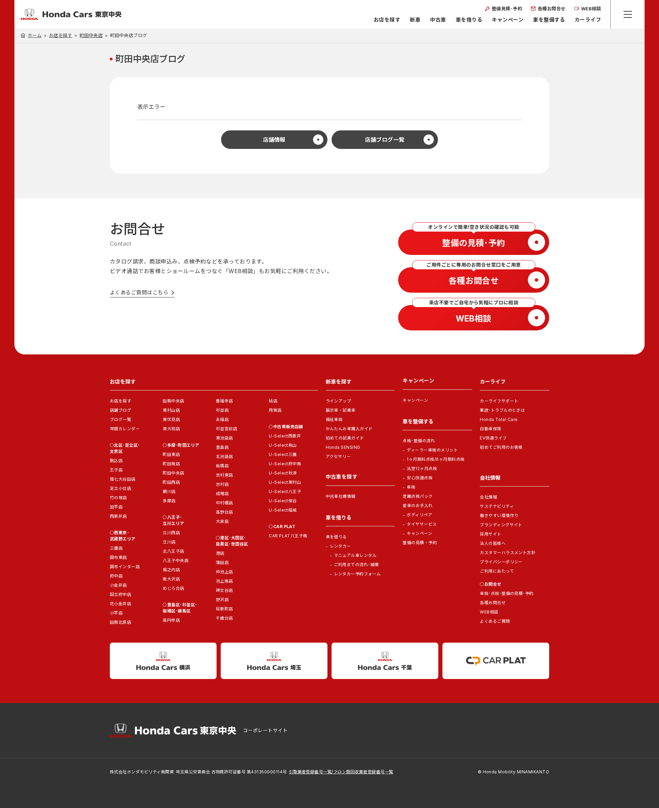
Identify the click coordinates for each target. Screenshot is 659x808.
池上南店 (224, 581)
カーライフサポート (499, 400)
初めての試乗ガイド (345, 438)
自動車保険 (490, 428)
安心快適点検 (419, 477)
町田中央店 (91, 35)
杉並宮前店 (226, 428)
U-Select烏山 (283, 445)
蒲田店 (222, 562)
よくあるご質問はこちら (139, 292)
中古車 (438, 19)
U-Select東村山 (285, 482)
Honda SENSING (343, 447)
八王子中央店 (175, 560)
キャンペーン (507, 19)
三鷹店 (116, 548)
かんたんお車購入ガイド (349, 428)
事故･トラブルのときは (502, 410)
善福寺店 (224, 400)
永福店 (222, 419)
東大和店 (171, 428)
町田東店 (171, 454)
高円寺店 (171, 620)
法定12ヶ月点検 (422, 468)
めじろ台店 (173, 588)
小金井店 (118, 585)
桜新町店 (224, 608)
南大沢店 (171, 579)
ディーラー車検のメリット (432, 450)
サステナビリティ (497, 506)
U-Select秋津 (283, 473)
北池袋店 (224, 456)
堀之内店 (171, 569)
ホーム (35, 35)
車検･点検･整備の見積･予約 (507, 593)
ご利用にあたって (497, 571)
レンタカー (340, 546)
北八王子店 (173, 551)
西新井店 (118, 516)
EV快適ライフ (493, 438)
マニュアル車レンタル (355, 555)
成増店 (222, 493)
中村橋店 (224, 502)
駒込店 (116, 460)
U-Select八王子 (285, 491)
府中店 (116, 575)
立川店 (169, 541)
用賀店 (275, 410)
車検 (411, 487)
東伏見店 (171, 419)
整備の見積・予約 (420, 542)
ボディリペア (419, 514)
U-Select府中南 (285, 463)
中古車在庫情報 (341, 496)
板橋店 (222, 465)
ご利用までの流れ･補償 (356, 564)
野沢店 (222, 599)
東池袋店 (224, 438)
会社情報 (488, 497)
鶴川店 (169, 491)
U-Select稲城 (283, 510)
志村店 (222, 484)
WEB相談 (489, 611)
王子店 (116, 469)
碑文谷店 (224, 590)
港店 (220, 553)
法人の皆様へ (493, 543)
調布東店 (118, 557)
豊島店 (222, 447)
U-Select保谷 (283, 500)
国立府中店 (120, 594)
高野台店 (224, 512)
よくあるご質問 (495, 621)
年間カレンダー (125, 428)
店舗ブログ (120, 410)
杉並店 (222, 410)
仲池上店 (224, 571)
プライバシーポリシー (501, 561)
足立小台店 (120, 488)
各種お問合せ (493, 602)
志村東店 (224, 475)
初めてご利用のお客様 (501, 447)
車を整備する (549, 19)
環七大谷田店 (123, 479)
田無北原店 (120, 622)
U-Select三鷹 (283, 454)
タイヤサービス (422, 524)
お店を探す (387, 19)
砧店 (273, 400)
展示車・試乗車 (341, 410)
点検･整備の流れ (419, 440)
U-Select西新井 (285, 435)
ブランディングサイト (501, 524)
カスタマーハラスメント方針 (507, 552)
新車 (415, 19)
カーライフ (588, 19)
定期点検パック (417, 496)
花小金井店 (120, 603)
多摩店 (169, 500)
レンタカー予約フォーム (357, 573)
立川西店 (171, 532)
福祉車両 (334, 419)
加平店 (116, 507)
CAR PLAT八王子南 (288, 535)
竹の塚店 (118, 497)
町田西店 (171, 482)
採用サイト (490, 534)
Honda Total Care (499, 419)
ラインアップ (338, 400)
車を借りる (469, 19)
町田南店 (171, 463)
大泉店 (222, 521)
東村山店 (171, 410)
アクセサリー (338, 456)
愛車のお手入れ (417, 505)
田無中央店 (173, 400)
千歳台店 (224, 618)
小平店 (116, 613)
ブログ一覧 (120, 419)
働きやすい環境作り (499, 515)
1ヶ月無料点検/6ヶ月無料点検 (435, 459)
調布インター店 (125, 566)
